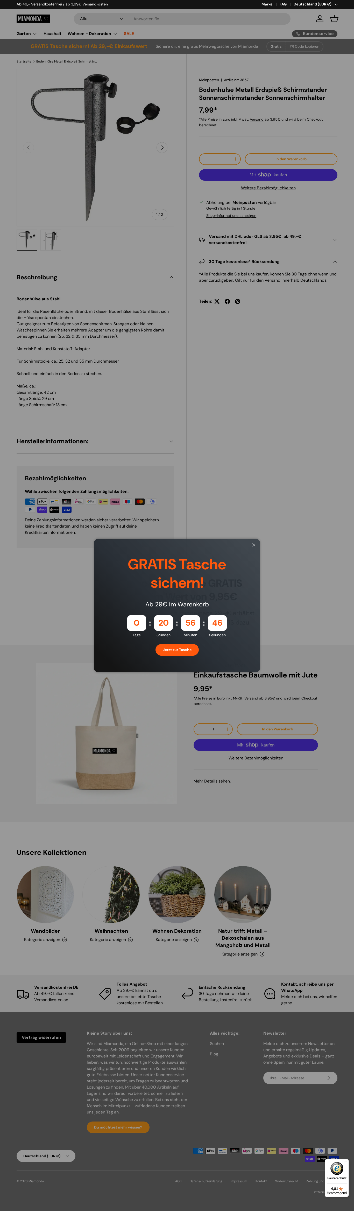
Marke (267, 4)
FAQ (283, 4)
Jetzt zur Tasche (177, 649)
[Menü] (346, 1162)
